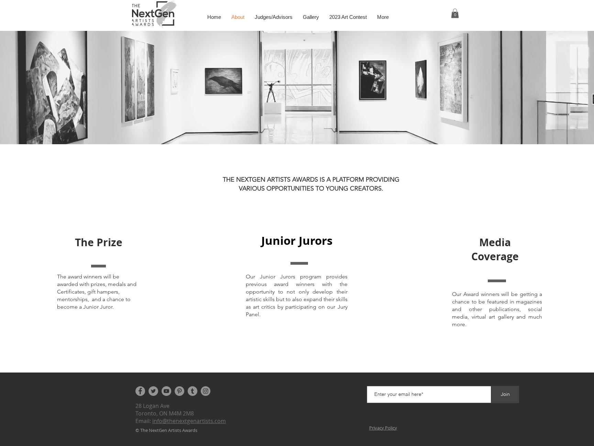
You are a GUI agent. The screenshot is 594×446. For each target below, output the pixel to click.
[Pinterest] (179, 391)
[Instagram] (205, 391)
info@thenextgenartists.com (189, 421)
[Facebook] (140, 391)
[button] (455, 13)
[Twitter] (153, 391)
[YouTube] (166, 391)
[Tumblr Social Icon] (192, 391)
